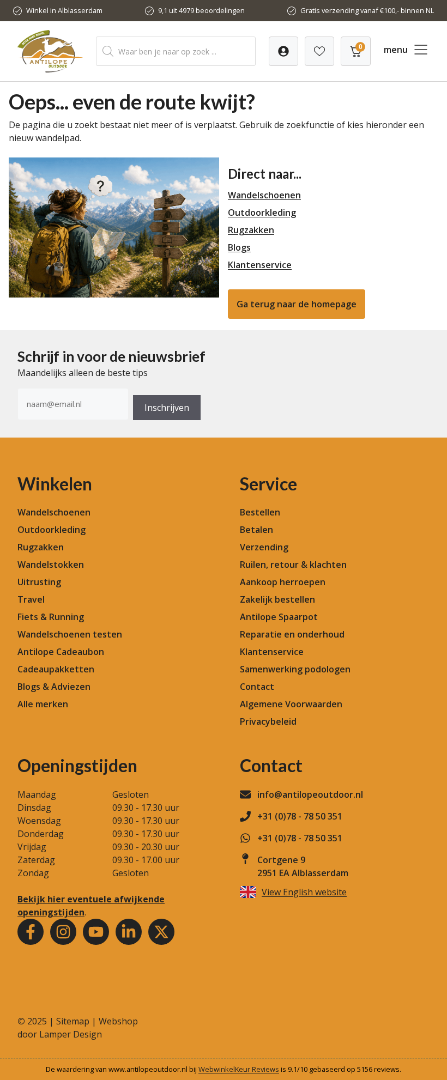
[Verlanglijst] (283, 51)
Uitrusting (39, 582)
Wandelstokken (50, 565)
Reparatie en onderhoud (292, 634)
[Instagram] (63, 932)
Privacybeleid (268, 721)
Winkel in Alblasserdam (64, 10)
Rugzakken (251, 230)
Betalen (256, 530)
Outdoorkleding (262, 213)
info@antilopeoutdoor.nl (310, 794)
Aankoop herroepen (282, 582)
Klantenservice (260, 265)
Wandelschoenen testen (69, 634)
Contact (257, 687)
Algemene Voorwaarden (291, 704)
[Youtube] (96, 932)
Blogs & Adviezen (53, 687)
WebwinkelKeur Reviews (238, 1069)
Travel (31, 599)
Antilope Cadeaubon (60, 652)
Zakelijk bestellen (277, 599)
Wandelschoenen (264, 195)
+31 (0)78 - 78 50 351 (299, 816)
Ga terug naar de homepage (297, 304)
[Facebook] (30, 932)
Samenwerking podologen (295, 669)
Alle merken (42, 704)
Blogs (239, 247)
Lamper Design (70, 1034)
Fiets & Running (50, 617)
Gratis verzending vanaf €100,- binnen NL (367, 10)
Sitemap (72, 1021)
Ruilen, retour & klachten (293, 565)
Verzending (264, 547)
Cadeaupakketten (55, 669)
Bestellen (260, 512)
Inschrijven (166, 408)
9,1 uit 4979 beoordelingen (201, 10)
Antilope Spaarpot (279, 617)
